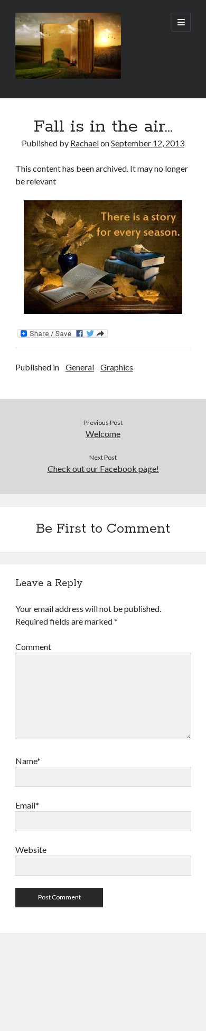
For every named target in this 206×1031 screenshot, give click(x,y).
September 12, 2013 (147, 143)
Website (30, 849)
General (79, 367)
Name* (28, 761)
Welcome (103, 434)
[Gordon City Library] (68, 76)
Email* (27, 805)
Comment (33, 647)
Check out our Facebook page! (103, 468)
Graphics (116, 367)
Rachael (84, 143)
